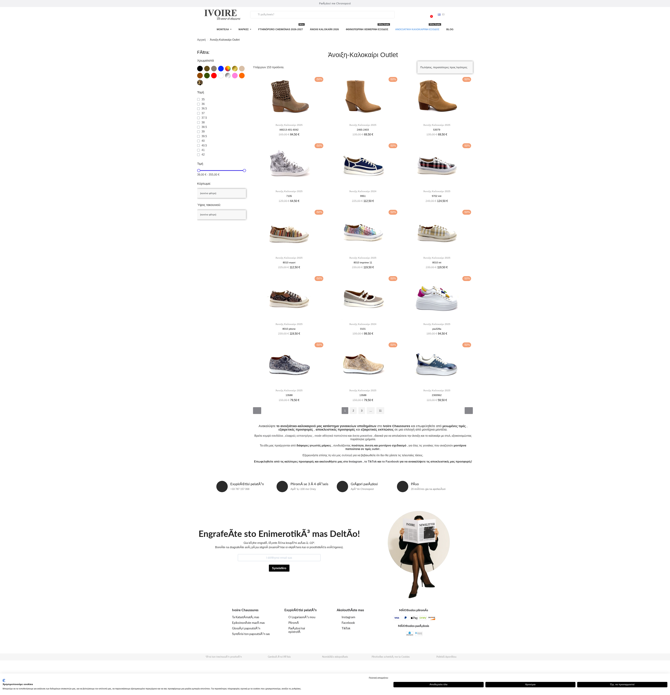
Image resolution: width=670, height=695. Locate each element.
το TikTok (370, 461)
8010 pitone (289, 328)
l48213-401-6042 (289, 129)
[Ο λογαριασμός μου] (421, 14)
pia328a (436, 328)
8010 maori (289, 262)
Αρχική (201, 39)
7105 (289, 196)
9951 (363, 196)
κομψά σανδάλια (273, 435)
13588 (289, 395)
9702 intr (437, 196)
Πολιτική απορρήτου (378, 678)
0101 (363, 328)
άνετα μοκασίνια (362, 435)
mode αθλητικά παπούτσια (331, 435)
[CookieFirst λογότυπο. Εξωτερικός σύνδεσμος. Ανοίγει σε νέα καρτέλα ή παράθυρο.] (4, 680)
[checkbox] (200, 68)
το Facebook (390, 461)
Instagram (355, 461)
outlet (375, 449)
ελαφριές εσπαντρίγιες (298, 435)
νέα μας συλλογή (342, 455)
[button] (430, 14)
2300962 (437, 395)
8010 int (436, 262)
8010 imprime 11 (363, 262)
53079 (436, 129)
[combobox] (322, 14)
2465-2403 (363, 129)
